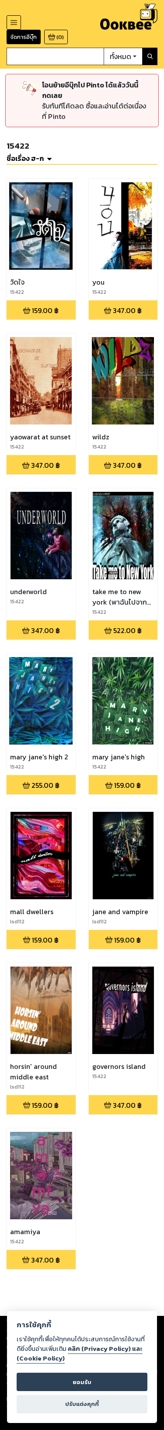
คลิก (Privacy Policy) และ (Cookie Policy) (80, 1353)
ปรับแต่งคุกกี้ (82, 1404)
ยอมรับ (82, 1382)
